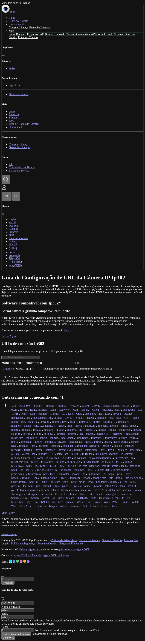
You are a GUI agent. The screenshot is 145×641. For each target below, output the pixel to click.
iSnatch (34, 497)
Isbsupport (18, 494)
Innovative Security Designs (121, 437)
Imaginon (15, 425)
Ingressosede (132, 433)
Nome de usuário (11, 606)
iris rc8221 (100, 490)
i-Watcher (74, 405)
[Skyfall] (17, 561)
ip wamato (80, 457)
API (93, 34)
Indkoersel (124, 429)
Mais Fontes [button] (8, 512)
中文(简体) (15, 261)
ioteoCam (62, 453)
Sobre (12, 34)
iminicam (90, 425)
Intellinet (106, 445)
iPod (90, 481)
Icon (32, 413)
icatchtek (107, 409)
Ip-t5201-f (107, 461)
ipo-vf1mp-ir (78, 481)
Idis (28, 417)
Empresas (32, 34)
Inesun (137, 429)
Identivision (17, 417)
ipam (124, 465)
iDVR (68, 417)
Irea (82, 490)
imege (61, 425)
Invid (111, 449)
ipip (111, 477)
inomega (26, 441)
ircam (74, 490)
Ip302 (128, 461)
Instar (107, 441)
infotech (72, 433)
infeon (26, 433)
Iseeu (73, 494)
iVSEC (116, 501)
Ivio (89, 501)
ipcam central (17, 473)
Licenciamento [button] (17, 24)
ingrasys (117, 433)
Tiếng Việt (14, 258)
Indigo (112, 429)
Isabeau (138, 490)
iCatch (95, 409)
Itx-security (16, 501)
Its (122, 497)
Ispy (60, 497)
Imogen (102, 425)
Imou (124, 425)
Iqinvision (32, 490)
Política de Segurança (23, 543)
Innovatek (96, 437)
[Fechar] (3, 55)
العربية (12, 222)
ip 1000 (75, 453)
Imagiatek (123, 421)
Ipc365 (90, 469)
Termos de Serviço (89, 540)
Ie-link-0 (79, 417)
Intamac (23, 445)
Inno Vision (67, 437)
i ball (13, 405)
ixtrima (75, 506)
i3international (111, 405)
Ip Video (66, 457)
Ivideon (70, 501)
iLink (73, 421)
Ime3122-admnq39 (44, 425)
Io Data (14, 453)
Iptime (87, 485)
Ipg (35, 477)
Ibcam (13, 409)
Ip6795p (71, 465)
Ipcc (44, 473)
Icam (33, 409)
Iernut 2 (101, 417)
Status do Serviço (112, 540)
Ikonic (55, 421)
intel (33, 445)
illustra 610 (109, 421)
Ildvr (64, 421)
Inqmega (50, 441)
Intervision (91, 449)
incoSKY (90, 429)
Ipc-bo (40, 469)
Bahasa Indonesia (18, 238)
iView (80, 501)
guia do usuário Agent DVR (74, 549)
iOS (52, 453)
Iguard (14, 421)
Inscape (61, 441)
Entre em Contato (28, 37)
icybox (117, 413)
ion (34, 453)
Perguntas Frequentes (71, 543)
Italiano (13, 241)
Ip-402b (60, 461)
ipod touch (101, 481)
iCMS (15, 413)
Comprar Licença (18, 27)
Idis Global (39, 417)
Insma (88, 441)
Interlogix (15, 449)
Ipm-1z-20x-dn (133, 477)
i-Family (37, 405)
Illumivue (84, 421)
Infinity (37, 433)
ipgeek (63, 477)
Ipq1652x (115, 481)
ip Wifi (34, 461)
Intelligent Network (88, 445)
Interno (78, 449)
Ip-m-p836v (73, 461)
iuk (36, 501)
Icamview (64, 409)
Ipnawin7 (33, 481)
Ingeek (90, 433)
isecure (44, 494)
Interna (28, 449)
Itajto (93, 497)
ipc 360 (30, 469)
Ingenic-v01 (103, 433)
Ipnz (65, 481)
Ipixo (119, 477)
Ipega (111, 473)
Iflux (118, 417)
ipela (119, 473)
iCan (75, 409)
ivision (97, 501)
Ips (57, 485)
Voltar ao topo (9, 534)
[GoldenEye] (24, 561)
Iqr (42, 490)
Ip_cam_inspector (89, 465)
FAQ (41, 34)
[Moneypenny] (21, 561)
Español (13, 228)
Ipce (52, 473)
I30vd (85, 405)
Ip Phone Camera (20, 457)
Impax (133, 425)
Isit (90, 494)
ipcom (75, 473)
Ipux (122, 485)
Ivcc (60, 501)
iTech (115, 497)
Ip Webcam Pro (19, 461)
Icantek (85, 409)
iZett (84, 506)
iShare (82, 494)
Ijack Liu (32, 421)
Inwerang (135, 449)
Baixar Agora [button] (8, 336)
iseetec (63, 494)
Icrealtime (90, 413)
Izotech (94, 506)
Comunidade (83, 34)
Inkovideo (31, 437)
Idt (49, 417)
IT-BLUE (82, 497)
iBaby (136, 405)
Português (14, 255)
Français (13, 231)
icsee (108, 413)
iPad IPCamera (110, 465)
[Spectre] (10, 561)
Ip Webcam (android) (100, 457)
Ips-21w (66, 485)
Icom (24, 413)
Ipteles (77, 485)
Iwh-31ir (41, 506)
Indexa (102, 429)
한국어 (13, 248)
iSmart (98, 494)
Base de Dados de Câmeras (60, 34)
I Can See (24, 405)
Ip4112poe (41, 465)
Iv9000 (45, 501)
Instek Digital (120, 441)
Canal (4, 626)
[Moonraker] (14, 561)
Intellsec (129, 445)
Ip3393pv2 (16, 465)
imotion (113, 425)
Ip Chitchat (127, 453)
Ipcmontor (63, 473)
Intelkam (55, 445)
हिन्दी (11, 235)
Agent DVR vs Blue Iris (27, 555)
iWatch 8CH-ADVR (22, 506)
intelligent (68, 445)
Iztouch (105, 506)
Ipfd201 (26, 477)
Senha (4, 613)
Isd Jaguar (32, 494)
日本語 (13, 244)
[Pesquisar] (6, 179)
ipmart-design (18, 481)
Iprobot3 (47, 485)
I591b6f (125, 405)
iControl (54, 413)
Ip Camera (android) (106, 453)
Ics (100, 413)
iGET (127, 417)
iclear (117, 409)
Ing (81, 433)
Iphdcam (75, 477)
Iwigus (53, 506)
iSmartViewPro (19, 497)
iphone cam (99, 477)
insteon (135, 441)
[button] (4, 189)
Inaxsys (71, 429)
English (13, 219)
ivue (125, 501)
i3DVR (96, 405)
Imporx (14, 429)
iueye (29, 501)
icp (63, 413)
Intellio (118, 445)
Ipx (12, 490)
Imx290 (48, 429)
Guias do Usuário (18, 20)
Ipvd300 (132, 485)
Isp (53, 497)
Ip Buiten (87, 453)
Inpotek (38, 441)
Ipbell (13, 469)
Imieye (78, 425)
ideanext (128, 413)
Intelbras (43, 445)
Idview (58, 417)
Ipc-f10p (52, 469)
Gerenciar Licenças (40, 27)
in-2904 (60, 429)
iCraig (79, 413)
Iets (111, 417)
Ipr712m (28, 485)
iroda (128, 490)
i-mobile (49, 405)
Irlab (111, 490)
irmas (119, 490)
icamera (42, 409)
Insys (13, 445)
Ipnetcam (55, 481)
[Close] (2, 597)
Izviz (114, 506)
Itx (128, 497)
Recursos (21, 34)
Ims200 (37, 429)
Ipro (37, 485)
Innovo (14, 441)
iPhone (86, 477)
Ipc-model (65, 469)
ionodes (42, 453)
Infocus (60, 433)
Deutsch (13, 225)
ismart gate (111, 494)
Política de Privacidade (64, 540)
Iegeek (90, 417)
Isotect (45, 497)
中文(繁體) (15, 265)
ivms (106, 501)
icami (53, 409)
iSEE (54, 494)
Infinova (49, 433)
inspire (98, 441)
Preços (67, 330)
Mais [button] (11, 30)
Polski (12, 252)
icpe (70, 413)
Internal (39, 449)
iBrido (23, 409)
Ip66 (61, 465)
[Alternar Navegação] (16, 196)
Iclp (140, 409)
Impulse (25, 429)
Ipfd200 (14, 477)
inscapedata (75, 441)
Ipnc (44, 481)
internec (50, 449)
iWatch (135, 501)
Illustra (96, 421)
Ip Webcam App (124, 457)
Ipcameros (34, 473)
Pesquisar (8, 582)
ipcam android (121, 469)
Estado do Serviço (19, 170)
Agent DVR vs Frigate (56, 555)
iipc (23, 421)
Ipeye (128, 473)
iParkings (134, 465)
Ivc (53, 501)
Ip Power (38, 457)
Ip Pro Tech (52, 457)
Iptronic (97, 485)
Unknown (8, 368)
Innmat (54, 437)
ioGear (25, 453)
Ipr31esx (15, 485)
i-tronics (61, 405)
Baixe (12, 17)
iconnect (42, 413)
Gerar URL (8, 637)
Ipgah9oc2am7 (48, 477)
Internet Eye (64, 449)
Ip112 (119, 461)
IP (2, 599)
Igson (136, 417)
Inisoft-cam (16, 437)
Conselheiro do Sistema (109, 34)
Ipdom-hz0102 (96, 473)
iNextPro (15, 433)
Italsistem (104, 497)
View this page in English (15, 2)
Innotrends (82, 437)
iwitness (63, 506)
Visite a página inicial (30, 549)
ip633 (53, 465)
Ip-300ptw (47, 461)
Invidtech (122, 449)
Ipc (21, 469)
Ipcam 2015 (104, 469)
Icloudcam (129, 409)
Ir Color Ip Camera (57, 490)
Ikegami (44, 421)
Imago (27, 425)
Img (69, 425)
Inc (80, 429)
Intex (102, 449)
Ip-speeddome (91, 461)
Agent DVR (16, 85)
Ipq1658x (129, 481)
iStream (69, 497)
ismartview (126, 494)
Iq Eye (20, 490)
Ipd (83, 473)
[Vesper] (28, 561)
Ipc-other (79, 469)
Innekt (43, 437)
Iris (89, 490)
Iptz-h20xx (111, 485)
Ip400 (28, 465)
